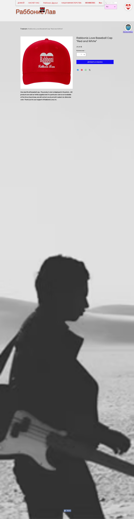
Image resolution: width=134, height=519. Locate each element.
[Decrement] (78, 54)
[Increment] (84, 54)
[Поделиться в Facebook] (78, 70)
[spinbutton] (81, 54)
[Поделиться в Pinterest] (82, 70)
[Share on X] (89, 70)
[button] (90, 3)
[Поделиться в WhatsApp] (85, 70)
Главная (23, 29)
